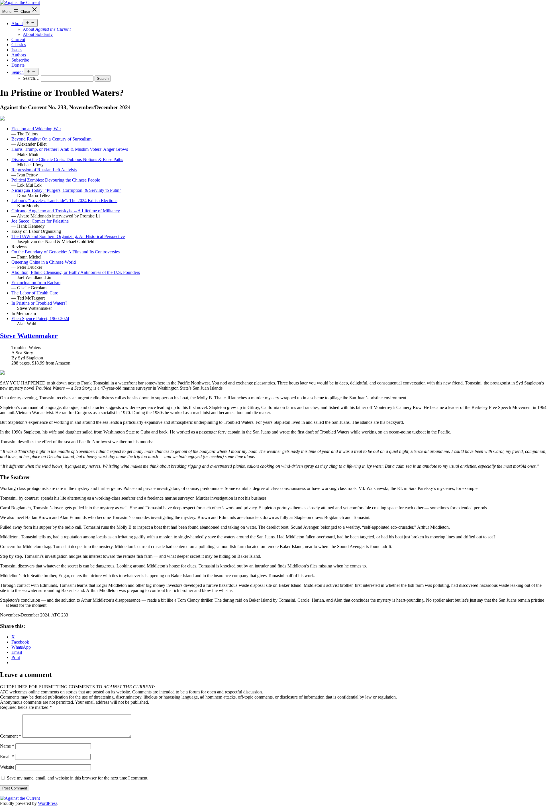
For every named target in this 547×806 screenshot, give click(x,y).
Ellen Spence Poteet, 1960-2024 (40, 318)
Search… (31, 78)
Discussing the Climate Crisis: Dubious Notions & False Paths (67, 159)
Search (17, 72)
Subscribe (20, 60)
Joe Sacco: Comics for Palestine (40, 221)
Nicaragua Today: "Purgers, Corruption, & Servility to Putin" (66, 190)
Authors (18, 54)
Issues (16, 49)
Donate (18, 65)
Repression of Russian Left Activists (44, 169)
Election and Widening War (36, 128)
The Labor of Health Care (34, 292)
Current (18, 39)
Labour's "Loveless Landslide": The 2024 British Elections (64, 200)
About (17, 23)
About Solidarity (38, 34)
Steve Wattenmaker (29, 335)
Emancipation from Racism (35, 282)
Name (7, 746)
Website (7, 767)
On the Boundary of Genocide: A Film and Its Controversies (65, 251)
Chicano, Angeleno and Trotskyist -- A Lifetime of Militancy (65, 210)
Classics (18, 44)
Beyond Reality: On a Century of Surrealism (51, 139)
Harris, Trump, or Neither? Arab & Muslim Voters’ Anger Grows (69, 149)
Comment (10, 736)
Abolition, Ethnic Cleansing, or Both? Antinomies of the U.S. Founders (75, 272)
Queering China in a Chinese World (43, 262)
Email (7, 756)
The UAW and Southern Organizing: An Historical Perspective (68, 236)
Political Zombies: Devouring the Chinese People (55, 180)
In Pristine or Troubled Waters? (39, 303)
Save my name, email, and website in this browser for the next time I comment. (77, 778)
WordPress (47, 803)
